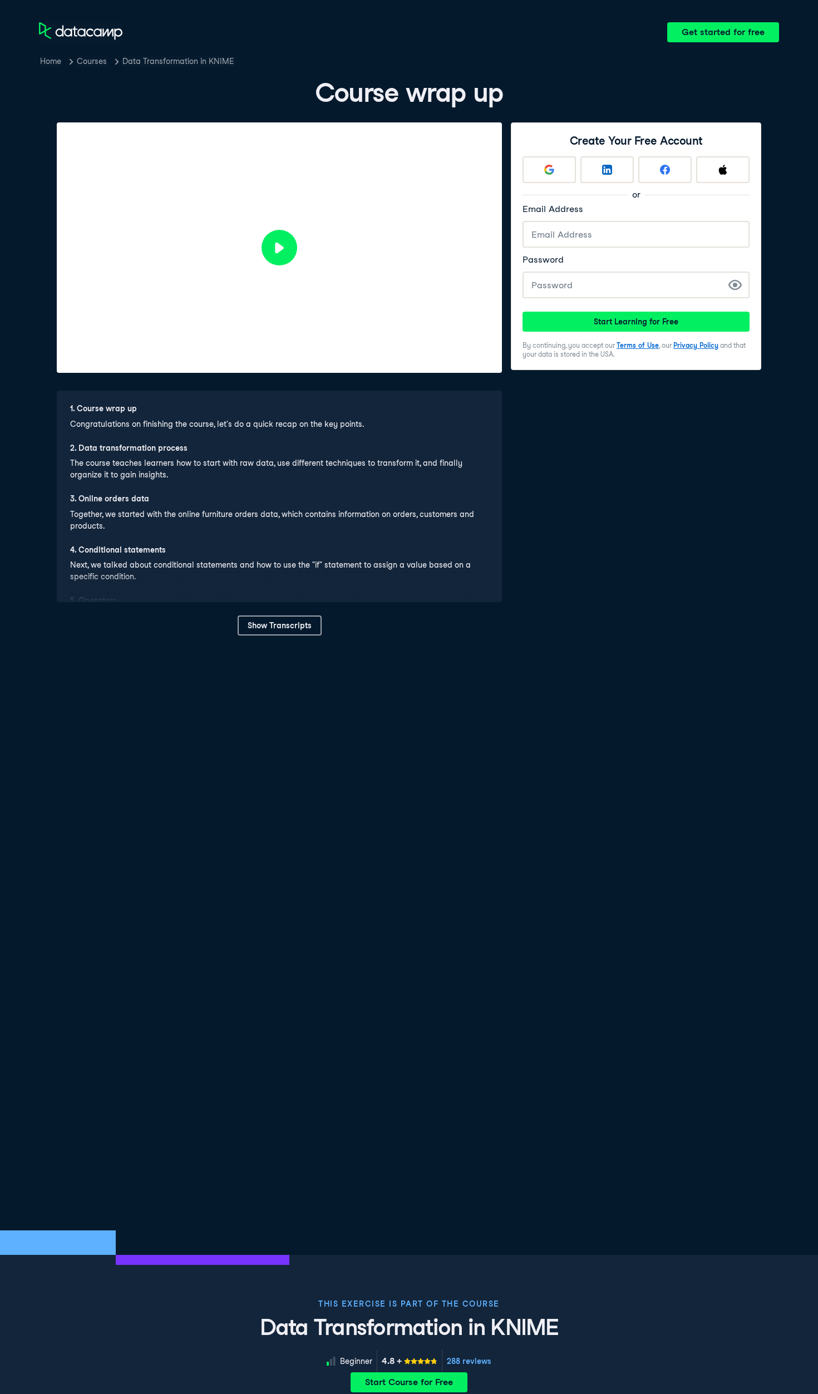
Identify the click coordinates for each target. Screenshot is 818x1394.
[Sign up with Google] (549, 169)
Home (50, 61)
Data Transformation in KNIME (178, 61)
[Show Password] (735, 285)
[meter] (409, 1361)
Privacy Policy (695, 345)
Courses (92, 61)
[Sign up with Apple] (723, 169)
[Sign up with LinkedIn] (607, 169)
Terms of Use (638, 345)
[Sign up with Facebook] (665, 169)
